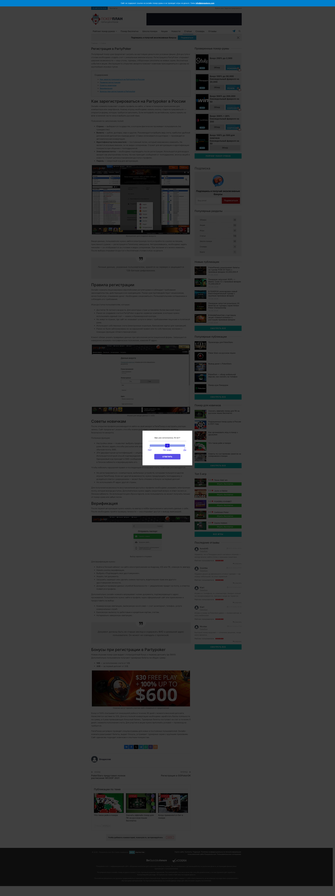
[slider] (167, 445)
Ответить (167, 457)
